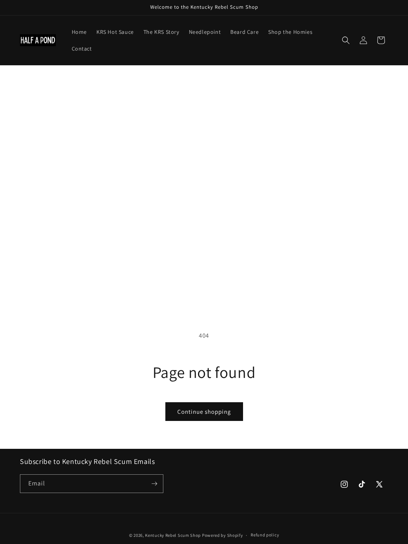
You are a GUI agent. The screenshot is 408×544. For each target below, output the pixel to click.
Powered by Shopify (222, 535)
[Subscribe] (154, 483)
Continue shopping (204, 411)
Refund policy (265, 535)
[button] (346, 40)
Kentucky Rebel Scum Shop (173, 535)
